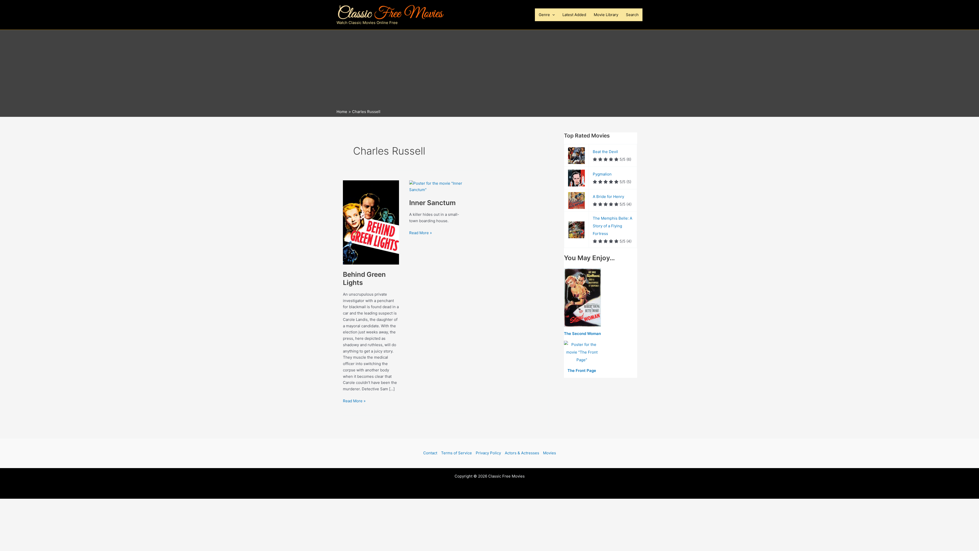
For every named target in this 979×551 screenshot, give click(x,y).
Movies (549, 452)
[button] (552, 14)
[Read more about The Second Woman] (582, 297)
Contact (430, 452)
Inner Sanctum (432, 203)
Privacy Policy (488, 452)
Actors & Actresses (522, 452)
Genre (544, 14)
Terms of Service (456, 452)
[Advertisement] (489, 70)
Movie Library (606, 14)
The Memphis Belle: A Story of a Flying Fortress (612, 226)
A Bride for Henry (608, 196)
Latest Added (574, 14)
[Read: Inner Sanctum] (437, 186)
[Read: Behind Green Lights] (371, 222)
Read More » (354, 401)
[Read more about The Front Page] (582, 352)
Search (632, 14)
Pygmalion (602, 174)
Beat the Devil (605, 151)
